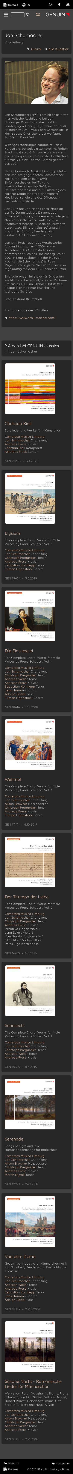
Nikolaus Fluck (22, 451)
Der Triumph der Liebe (26, 896)
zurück (36, 49)
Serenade (14, 1139)
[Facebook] (59, 4)
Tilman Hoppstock (24, 569)
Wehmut (13, 779)
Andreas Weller (21, 679)
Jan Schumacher (26, 440)
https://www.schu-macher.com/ (32, 318)
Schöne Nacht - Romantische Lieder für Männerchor (33, 1384)
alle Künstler (58, 49)
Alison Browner (26, 804)
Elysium (12, 533)
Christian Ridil (18, 423)
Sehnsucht (15, 1025)
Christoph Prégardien (25, 558)
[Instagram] (50, 4)
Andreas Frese (21, 444)
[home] (5, 15)
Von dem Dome (20, 1256)
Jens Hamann (21, 690)
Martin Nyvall (19, 1175)
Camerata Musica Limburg (25, 436)
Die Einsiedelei (19, 650)
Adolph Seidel (19, 694)
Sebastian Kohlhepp (24, 565)
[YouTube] (68, 4)
